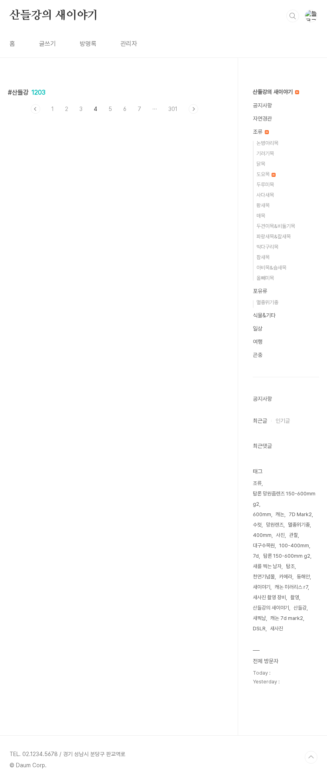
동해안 (303, 577)
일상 (257, 328)
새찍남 (259, 618)
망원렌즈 (275, 525)
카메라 (285, 577)
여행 (257, 342)
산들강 (300, 608)
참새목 (263, 257)
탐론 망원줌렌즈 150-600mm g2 (284, 499)
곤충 (257, 355)
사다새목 (265, 195)
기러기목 (265, 153)
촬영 (294, 597)
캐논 (280, 514)
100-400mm (294, 545)
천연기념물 (264, 577)
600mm (262, 514)
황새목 (263, 205)
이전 (35, 109)
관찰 (293, 535)
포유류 (260, 291)
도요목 (263, 174)
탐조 (290, 566)
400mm (262, 535)
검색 (293, 16)
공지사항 (262, 105)
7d (256, 556)
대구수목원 (264, 545)
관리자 (128, 44)
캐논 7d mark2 (286, 618)
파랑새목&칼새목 (273, 237)
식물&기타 (264, 315)
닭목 (260, 164)
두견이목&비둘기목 (275, 226)
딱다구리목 (267, 247)
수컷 (257, 525)
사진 (280, 535)
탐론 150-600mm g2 (286, 556)
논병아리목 (267, 143)
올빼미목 (265, 278)
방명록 (88, 44)
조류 (258, 132)
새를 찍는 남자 (267, 566)
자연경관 (262, 118)
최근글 (260, 421)
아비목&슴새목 (271, 268)
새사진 (276, 629)
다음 (193, 109)
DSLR (259, 629)
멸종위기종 (267, 302)
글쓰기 (47, 44)
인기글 (283, 421)
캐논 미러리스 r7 (291, 587)
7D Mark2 (300, 514)
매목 (260, 216)
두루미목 (265, 185)
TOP (311, 757)
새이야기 (261, 587)
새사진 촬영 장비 (269, 597)
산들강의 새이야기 (54, 15)
